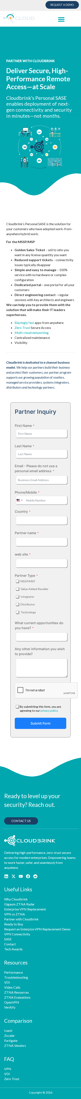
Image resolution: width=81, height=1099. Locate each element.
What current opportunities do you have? (39, 625)
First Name (23, 426)
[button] (61, 19)
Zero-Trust (22, 328)
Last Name (23, 446)
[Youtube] (21, 876)
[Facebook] (28, 876)
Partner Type (25, 575)
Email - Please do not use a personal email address (36, 468)
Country (21, 511)
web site (21, 554)
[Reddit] (35, 876)
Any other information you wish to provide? (40, 651)
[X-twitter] (13, 876)
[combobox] (19, 500)
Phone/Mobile (26, 492)
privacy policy (49, 710)
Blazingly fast (24, 323)
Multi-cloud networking (32, 333)
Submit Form (40, 723)
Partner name (25, 533)
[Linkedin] (6, 876)
